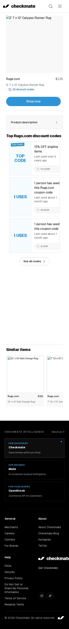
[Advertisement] (34, 305)
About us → (58, 431)
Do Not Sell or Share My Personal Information (16, 588)
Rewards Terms (14, 604)
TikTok (42, 545)
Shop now (33, 101)
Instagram (44, 539)
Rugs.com (13, 396)
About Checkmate (49, 527)
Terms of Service (15, 598)
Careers (10, 533)
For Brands (11, 545)
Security (10, 572)
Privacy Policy (14, 578)
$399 (40, 396)
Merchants (11, 527)
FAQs (8, 565)
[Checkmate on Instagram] (41, 595)
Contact (10, 539)
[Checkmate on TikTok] (50, 595)
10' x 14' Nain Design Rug (21, 401)
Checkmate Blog (48, 533)
